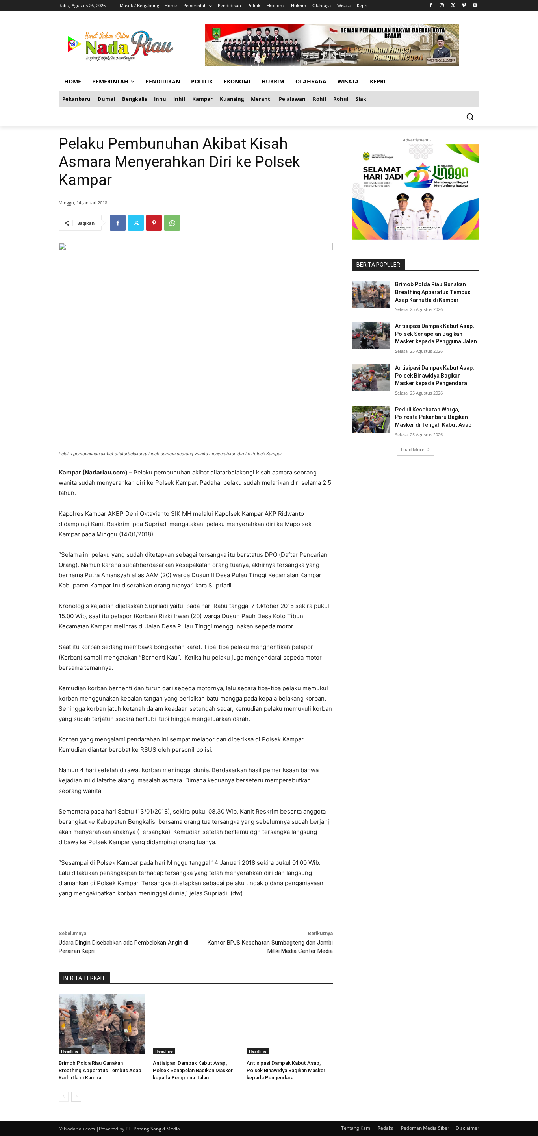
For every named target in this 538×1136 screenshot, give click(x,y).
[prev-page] (64, 1097)
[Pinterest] (154, 223)
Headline (69, 1051)
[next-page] (76, 1097)
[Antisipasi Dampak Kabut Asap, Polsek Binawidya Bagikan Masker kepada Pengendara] (290, 1024)
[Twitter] (453, 5)
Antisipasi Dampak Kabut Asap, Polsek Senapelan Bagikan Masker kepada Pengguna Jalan (193, 1070)
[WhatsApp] (172, 223)
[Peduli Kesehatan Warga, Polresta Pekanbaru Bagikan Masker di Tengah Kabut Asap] (371, 419)
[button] (469, 116)
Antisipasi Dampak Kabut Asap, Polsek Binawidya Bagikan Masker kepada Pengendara (286, 1070)
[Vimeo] (463, 5)
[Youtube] (474, 5)
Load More (413, 449)
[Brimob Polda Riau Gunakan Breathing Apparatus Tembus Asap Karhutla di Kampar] (102, 1024)
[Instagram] (442, 5)
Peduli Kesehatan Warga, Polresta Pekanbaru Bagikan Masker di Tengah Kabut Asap (433, 417)
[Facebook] (431, 5)
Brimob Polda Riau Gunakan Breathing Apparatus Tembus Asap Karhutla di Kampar (100, 1070)
